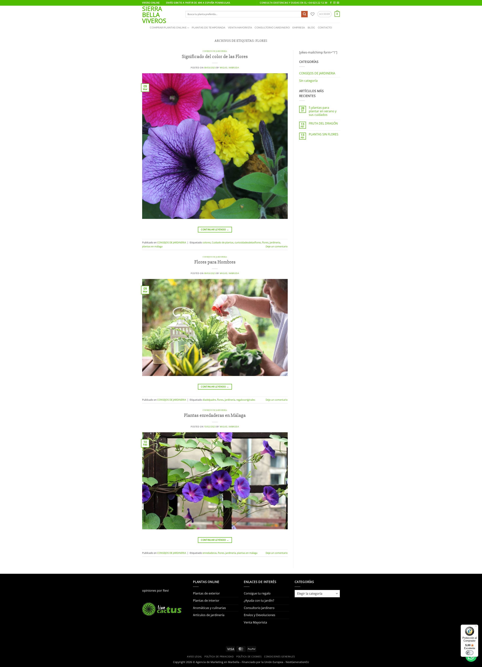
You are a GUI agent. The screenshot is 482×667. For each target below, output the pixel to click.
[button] (324, 14)
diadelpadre (209, 399)
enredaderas (210, 553)
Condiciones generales (279, 656)
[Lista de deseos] (312, 14)
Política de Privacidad (219, 656)
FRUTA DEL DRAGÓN (323, 123)
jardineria (275, 242)
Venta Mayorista (240, 27)
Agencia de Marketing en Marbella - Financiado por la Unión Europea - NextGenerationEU (252, 662)
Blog (311, 27)
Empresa (298, 27)
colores (207, 242)
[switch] (469, 652)
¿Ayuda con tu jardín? (259, 600)
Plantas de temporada (208, 27)
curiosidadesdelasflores (248, 242)
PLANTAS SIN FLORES (323, 134)
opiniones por (155, 590)
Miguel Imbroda (229, 67)
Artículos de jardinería (208, 615)
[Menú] (476, 627)
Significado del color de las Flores (215, 56)
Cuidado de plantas (222, 242)
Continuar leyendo (215, 229)
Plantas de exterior (206, 593)
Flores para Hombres (215, 262)
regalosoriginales (245, 399)
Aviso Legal (194, 656)
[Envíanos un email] (338, 3)
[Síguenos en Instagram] (334, 3)
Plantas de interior (206, 600)
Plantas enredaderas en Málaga (215, 415)
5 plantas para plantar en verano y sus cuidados (322, 111)
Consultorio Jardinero (272, 27)
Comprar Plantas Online (168, 27)
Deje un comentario (277, 246)
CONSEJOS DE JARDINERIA (215, 51)
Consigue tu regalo (257, 593)
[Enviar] (304, 14)
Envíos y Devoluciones (259, 615)
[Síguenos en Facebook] (331, 3)
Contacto (325, 27)
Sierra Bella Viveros (154, 15)
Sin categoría (308, 81)
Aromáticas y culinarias (209, 608)
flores (265, 242)
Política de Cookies (249, 656)
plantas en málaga (152, 246)
